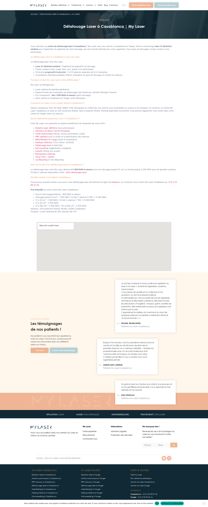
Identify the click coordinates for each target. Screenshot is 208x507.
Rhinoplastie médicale (45, 154)
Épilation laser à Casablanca (44, 475)
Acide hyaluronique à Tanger (93, 478)
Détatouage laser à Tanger (92, 485)
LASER (55, 414)
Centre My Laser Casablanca (142, 482)
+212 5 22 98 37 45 (149, 494)
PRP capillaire (41, 136)
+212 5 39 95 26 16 (145, 497)
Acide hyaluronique (44, 133)
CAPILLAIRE (152, 414)
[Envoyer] (173, 445)
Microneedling (41, 148)
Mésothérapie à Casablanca (44, 489)
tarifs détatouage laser (76, 172)
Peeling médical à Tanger (91, 493)
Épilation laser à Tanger (90, 475)
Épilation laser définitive (46, 128)
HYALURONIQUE (87, 414)
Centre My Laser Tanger (140, 485)
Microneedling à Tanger (91, 496)
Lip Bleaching (41, 159)
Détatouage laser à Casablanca (45, 485)
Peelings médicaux (43, 142)
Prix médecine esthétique (140, 478)
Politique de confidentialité (172, 503)
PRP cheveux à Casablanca (43, 482)
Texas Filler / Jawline (44, 157)
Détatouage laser (43, 145)
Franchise (113, 5)
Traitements (76, 5)
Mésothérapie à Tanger (90, 489)
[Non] (204, 503)
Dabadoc (115, 182)
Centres (89, 5)
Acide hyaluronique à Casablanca (46, 478)
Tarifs (100, 5)
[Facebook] (164, 458)
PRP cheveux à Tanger (90, 482)
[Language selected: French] (124, 5)
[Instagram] (169, 458)
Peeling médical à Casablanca (45, 493)
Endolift (38, 151)
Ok (157, 503)
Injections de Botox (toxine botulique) (52, 131)
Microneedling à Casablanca (44, 496)
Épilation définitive (59, 5)
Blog (106, 5)
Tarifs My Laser (136, 475)
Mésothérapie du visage (46, 139)
